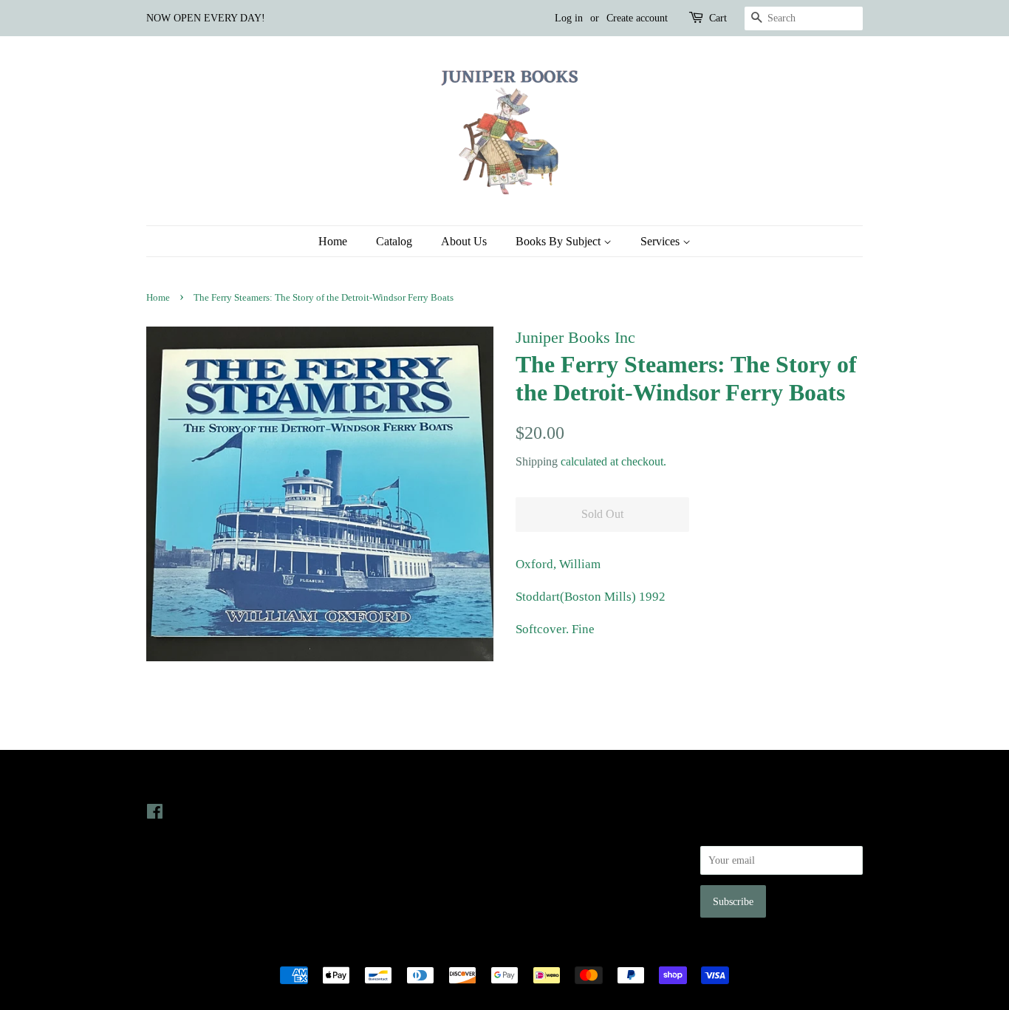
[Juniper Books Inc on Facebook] (154, 814)
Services (661, 241)
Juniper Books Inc (500, 949)
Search (530, 811)
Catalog (394, 241)
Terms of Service (551, 873)
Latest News (361, 781)
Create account (637, 18)
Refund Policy (545, 853)
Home (332, 241)
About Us (464, 241)
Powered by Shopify (586, 949)
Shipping (537, 461)
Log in (569, 18)
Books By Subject (559, 241)
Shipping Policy (549, 895)
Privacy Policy (546, 832)
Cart (718, 18)
